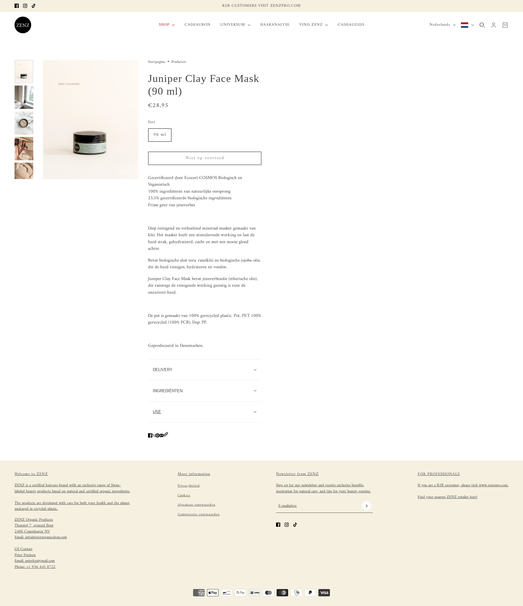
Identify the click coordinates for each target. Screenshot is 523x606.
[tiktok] (33, 5)
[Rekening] (493, 24)
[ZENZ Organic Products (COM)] (23, 25)
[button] (166, 435)
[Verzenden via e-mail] (162, 435)
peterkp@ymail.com (40, 560)
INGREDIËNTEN (168, 391)
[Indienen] (366, 506)
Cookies (184, 495)
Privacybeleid (189, 486)
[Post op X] (153, 435)
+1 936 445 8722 (40, 566)
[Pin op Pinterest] (157, 435)
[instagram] (25, 5)
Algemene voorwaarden (196, 505)
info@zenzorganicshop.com (46, 537)
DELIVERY (163, 369)
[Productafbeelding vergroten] (90, 119)
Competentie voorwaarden (199, 514)
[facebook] (16, 5)
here (473, 497)
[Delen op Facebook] (150, 435)
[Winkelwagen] (505, 24)
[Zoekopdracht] (482, 24)
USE (157, 411)
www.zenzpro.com (493, 485)
